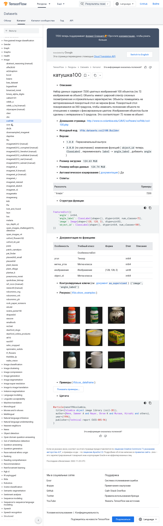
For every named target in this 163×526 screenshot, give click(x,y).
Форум (50, 485)
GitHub (144, 3)
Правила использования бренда (122, 496)
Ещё (59, 3)
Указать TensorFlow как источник (122, 501)
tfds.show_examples (84, 292)
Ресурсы (42, 3)
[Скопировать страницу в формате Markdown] (95, 75)
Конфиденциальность (87, 512)
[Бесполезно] (150, 67)
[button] (21, 41)
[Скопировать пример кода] (150, 207)
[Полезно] (145, 67)
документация (109, 172)
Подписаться (123, 519)
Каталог (21, 20)
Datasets (10, 14)
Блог (49, 480)
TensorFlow (58, 67)
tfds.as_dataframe (83, 382)
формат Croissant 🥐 (96, 36)
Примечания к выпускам (118, 485)
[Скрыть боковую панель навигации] (38, 520)
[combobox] (95, 4)
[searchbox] (21, 30)
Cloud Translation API (104, 56)
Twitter (50, 496)
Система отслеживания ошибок (121, 480)
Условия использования (59, 512)
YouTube (51, 501)
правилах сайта (142, 452)
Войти (156, 4)
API (71, 20)
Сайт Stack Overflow (115, 490)
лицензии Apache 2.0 (93, 452)
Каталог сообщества (42, 20)
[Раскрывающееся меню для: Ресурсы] (50, 4)
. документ (111, 283)
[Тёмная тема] (145, 207)
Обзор (7, 20)
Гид (62, 20)
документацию (127, 36)
